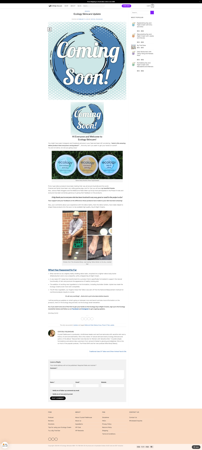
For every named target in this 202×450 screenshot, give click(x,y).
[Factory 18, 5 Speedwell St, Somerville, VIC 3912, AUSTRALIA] (134, 5)
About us (78, 421)
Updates (87, 11)
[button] (150, 5)
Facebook (75, 309)
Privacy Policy (106, 424)
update (112, 325)
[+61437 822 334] (141, 5)
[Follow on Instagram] (52, 439)
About (73, 6)
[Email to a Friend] (88, 318)
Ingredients (79, 424)
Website (103, 382)
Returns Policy (107, 427)
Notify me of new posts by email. (63, 394)
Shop (66, 6)
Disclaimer (105, 417)
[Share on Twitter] (85, 318)
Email (78, 382)
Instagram (85, 309)
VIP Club (78, 427)
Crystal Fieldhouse (97, 19)
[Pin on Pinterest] (92, 318)
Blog (79, 6)
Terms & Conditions (108, 434)
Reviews (51, 421)
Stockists (51, 424)
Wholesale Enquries (135, 421)
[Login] (143, 6)
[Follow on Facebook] (49, 439)
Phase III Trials (106, 325)
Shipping (105, 430)
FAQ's (104, 421)
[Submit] (103, 5)
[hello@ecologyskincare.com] (137, 5)
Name (52, 382)
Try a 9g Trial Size (54, 430)
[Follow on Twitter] (56, 439)
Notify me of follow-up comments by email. (66, 390)
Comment (53, 368)
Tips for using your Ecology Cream (59, 427)
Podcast (51, 417)
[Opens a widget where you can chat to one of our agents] (196, 447)
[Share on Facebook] (82, 318)
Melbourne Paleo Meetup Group (93, 325)
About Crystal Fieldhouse (83, 417)
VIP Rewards (79, 430)
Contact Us (133, 417)
